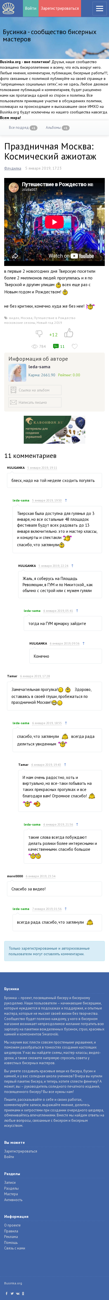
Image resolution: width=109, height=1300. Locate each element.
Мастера (11, 1194)
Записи (10, 1182)
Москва (26, 318)
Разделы (11, 1188)
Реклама (11, 1236)
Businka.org (13, 1283)
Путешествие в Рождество (54, 318)
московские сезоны (19, 322)
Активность (13, 1199)
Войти (30, 8)
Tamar (12, 676)
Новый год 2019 (49, 322)
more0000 (15, 876)
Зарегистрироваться (60, 8)
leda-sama (39, 366)
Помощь (11, 1242)
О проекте (12, 1225)
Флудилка (12, 168)
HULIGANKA (16, 467)
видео (14, 318)
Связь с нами (14, 1248)
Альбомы (57, 127)
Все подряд (22, 127)
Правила (11, 1231)
